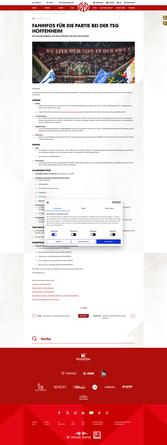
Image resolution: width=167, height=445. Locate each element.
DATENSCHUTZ (47, 423)
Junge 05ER (120, 8)
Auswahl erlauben (83, 241)
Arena (111, 3)
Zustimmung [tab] (57, 208)
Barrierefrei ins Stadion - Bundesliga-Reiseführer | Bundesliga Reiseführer (55, 296)
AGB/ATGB (61, 424)
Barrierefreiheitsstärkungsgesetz (122, 423)
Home (33, 13)
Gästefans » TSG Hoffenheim (41, 284)
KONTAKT (83, 423)
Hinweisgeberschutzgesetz (98, 423)
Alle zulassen (108, 241)
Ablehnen (58, 241)
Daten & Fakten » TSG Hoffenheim (43, 288)
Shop (51, 3)
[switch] (73, 234)
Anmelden (131, 3)
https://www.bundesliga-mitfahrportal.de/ (46, 299)
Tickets (38, 3)
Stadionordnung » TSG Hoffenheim (43, 292)
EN (120, 3)
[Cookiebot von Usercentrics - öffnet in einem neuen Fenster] (113, 202)
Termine (131, 8)
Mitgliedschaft (67, 3)
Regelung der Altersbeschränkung (71, 112)
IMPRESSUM (35, 423)
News (34, 8)
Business (99, 3)
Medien (73, 423)
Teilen (84, 308)
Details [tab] (83, 208)
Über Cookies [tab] (109, 208)
